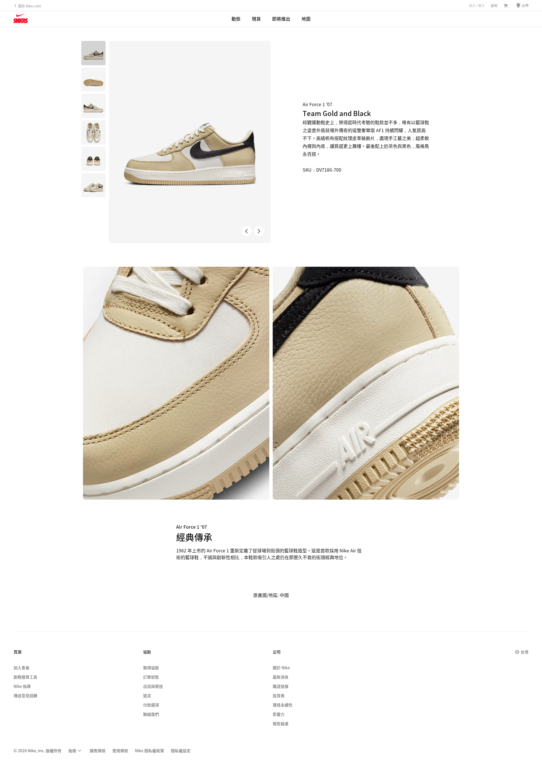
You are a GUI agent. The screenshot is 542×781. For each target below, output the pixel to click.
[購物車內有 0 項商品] (506, 6)
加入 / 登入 (477, 6)
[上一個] (246, 231)
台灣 (524, 652)
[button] (93, 79)
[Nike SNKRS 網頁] (21, 19)
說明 (494, 5)
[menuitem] (75, 750)
